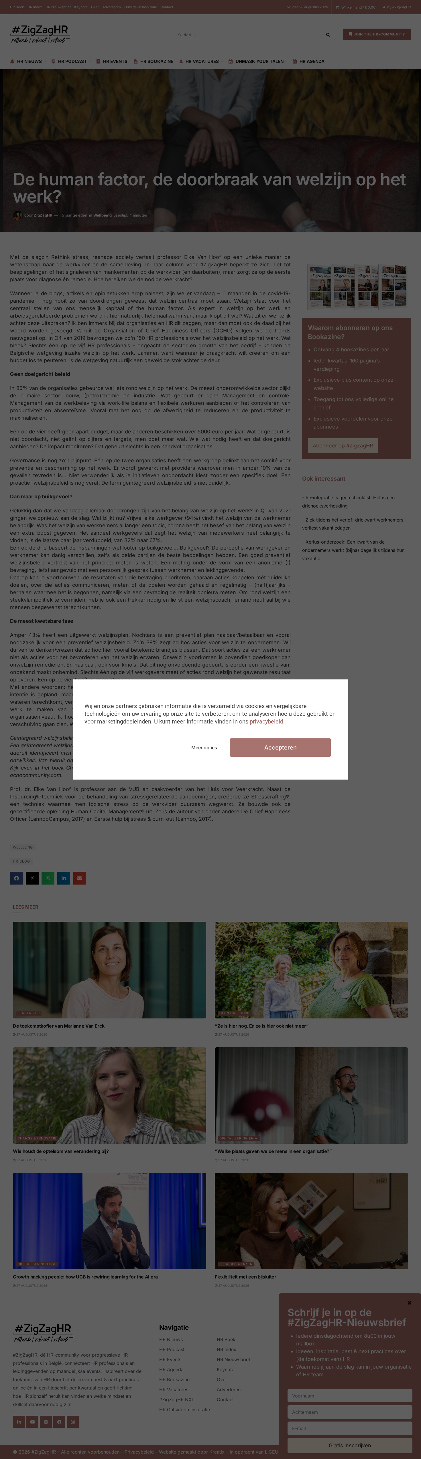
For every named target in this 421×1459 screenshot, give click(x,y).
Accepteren (280, 747)
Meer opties (204, 747)
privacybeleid (266, 721)
